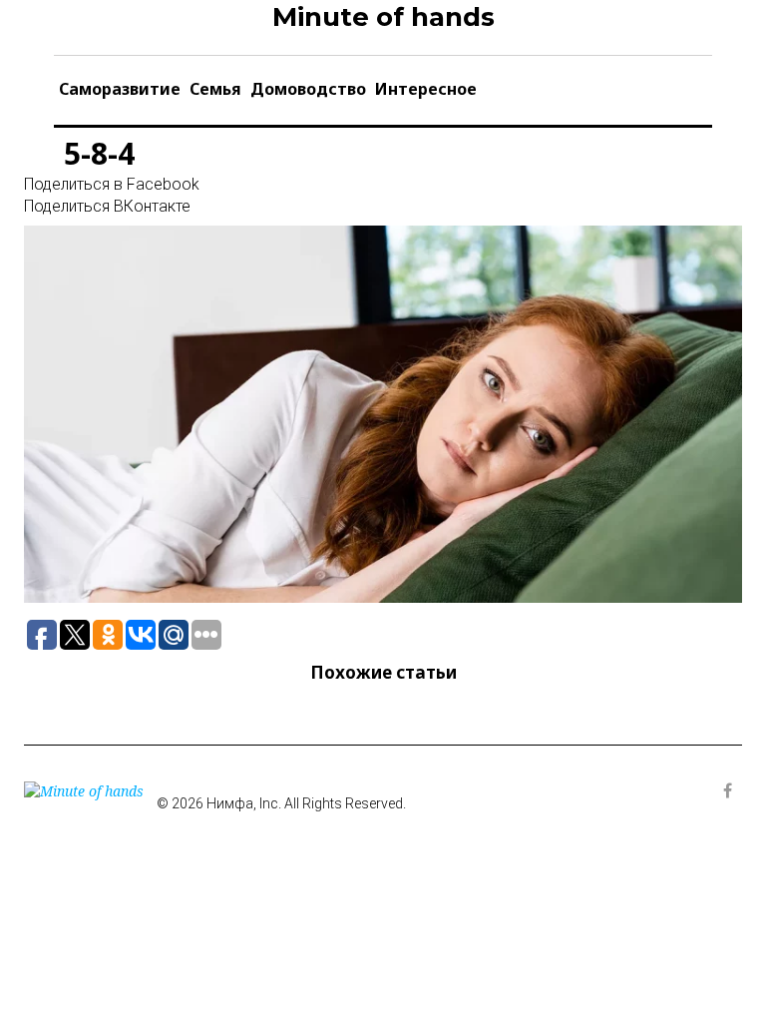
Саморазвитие (120, 89)
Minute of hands (383, 17)
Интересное (426, 89)
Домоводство (308, 89)
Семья (215, 89)
